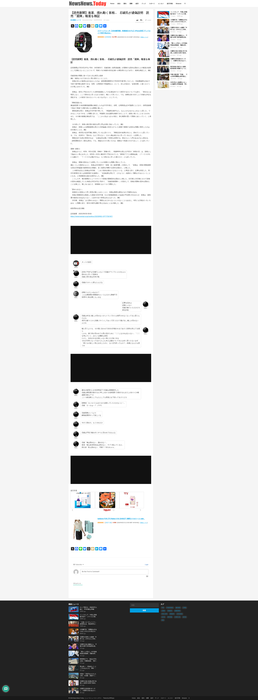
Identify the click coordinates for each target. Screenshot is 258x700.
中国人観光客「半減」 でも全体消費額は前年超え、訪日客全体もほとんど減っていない (178, 77)
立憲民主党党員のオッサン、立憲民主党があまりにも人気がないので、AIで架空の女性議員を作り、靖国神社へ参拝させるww (88, 689)
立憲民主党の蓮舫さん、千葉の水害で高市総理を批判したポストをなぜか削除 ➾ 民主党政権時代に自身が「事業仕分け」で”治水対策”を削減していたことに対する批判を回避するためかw (88, 645)
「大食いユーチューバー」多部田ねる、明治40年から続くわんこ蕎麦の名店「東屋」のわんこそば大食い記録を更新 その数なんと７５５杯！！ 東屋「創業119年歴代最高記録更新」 (88, 623)
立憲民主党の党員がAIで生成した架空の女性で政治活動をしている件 (178, 53)
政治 (138, 698)
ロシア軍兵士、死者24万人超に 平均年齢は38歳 (88, 608)
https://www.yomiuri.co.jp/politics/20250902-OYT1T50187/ (92, 216)
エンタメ (170, 698)
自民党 (184, 617)
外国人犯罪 (164, 614)
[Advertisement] (111, 240)
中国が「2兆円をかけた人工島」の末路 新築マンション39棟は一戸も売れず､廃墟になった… (88, 675)
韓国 (163, 620)
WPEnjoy (111, 698)
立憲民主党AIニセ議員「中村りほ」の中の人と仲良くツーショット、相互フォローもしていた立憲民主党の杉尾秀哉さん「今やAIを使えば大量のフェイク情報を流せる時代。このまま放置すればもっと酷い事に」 (88, 638)
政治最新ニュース (76, 20)
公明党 (184, 607)
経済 (152, 698)
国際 (147, 698)
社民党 (163, 617)
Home (133, 698)
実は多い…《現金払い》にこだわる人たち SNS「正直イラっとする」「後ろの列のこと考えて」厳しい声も (88, 667)
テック (157, 698)
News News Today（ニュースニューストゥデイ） (87, 698)
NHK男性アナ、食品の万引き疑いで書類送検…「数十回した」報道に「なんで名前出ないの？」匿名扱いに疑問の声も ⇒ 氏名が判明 (88, 660)
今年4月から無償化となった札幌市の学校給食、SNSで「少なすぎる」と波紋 (178, 84)
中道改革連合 (169, 607)
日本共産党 (179, 614)
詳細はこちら (144, 37)
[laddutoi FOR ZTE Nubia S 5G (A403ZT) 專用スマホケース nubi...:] (83, 530)
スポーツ (163, 698)
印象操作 (170, 610)
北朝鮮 (163, 610)
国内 (143, 698)
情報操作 (172, 614)
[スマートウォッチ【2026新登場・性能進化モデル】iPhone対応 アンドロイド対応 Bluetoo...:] (83, 42)
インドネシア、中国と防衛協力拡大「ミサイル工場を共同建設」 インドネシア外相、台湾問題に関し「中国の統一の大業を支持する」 (88, 615)
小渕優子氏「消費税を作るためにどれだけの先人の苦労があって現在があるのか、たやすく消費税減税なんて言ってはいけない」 (88, 630)
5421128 (108, 522)
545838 (108, 37)
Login (146, 564)
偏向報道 (178, 607)
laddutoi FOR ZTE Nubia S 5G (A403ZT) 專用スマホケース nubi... (121, 519)
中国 (163, 607)
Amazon (184, 698)
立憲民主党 (177, 617)
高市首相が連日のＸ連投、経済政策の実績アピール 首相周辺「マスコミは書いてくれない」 (178, 69)
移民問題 (170, 617)
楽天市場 (177, 698)
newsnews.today (87, 20)
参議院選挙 (177, 610)
